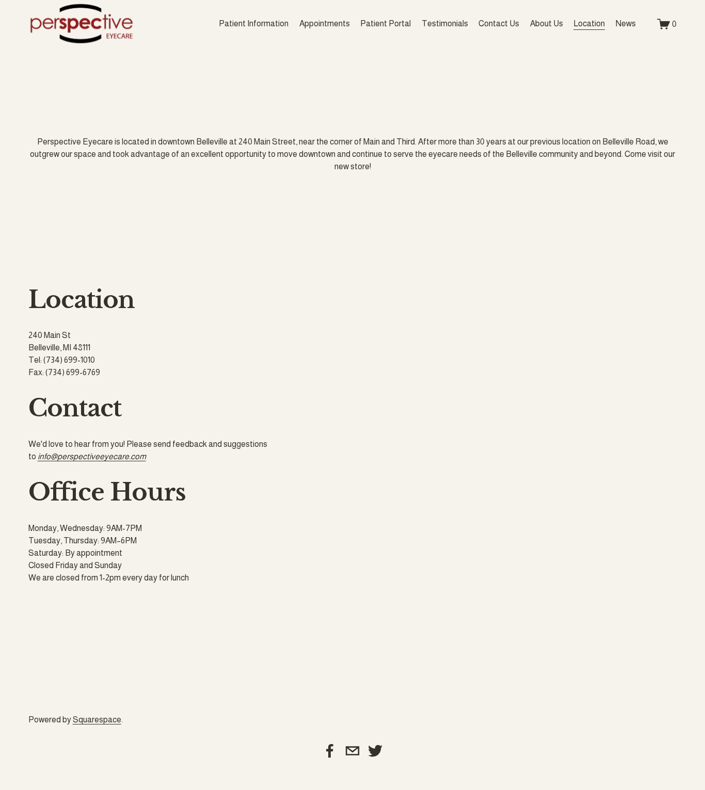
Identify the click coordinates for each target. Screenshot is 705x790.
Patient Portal (385, 23)
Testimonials (445, 23)
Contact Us (498, 23)
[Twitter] (375, 751)
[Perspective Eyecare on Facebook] (330, 751)
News (626, 23)
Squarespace (97, 719)
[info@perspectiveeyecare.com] (352, 751)
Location (589, 23)
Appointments (324, 23)
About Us (546, 23)
